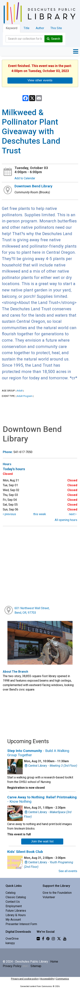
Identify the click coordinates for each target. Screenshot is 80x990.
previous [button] (10, 514)
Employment (14, 906)
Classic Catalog (16, 897)
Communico (62, 978)
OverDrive (12, 938)
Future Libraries (16, 910)
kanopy (10, 943)
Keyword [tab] (11, 28)
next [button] (72, 514)
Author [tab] (40, 28)
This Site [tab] (56, 28)
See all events (68, 871)
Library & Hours (16, 915)
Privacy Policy (12, 966)
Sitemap (36, 966)
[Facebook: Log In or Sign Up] (43, 938)
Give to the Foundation (57, 892)
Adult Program (24, 396)
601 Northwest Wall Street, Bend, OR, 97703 (32, 610)
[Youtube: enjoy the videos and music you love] (64, 938)
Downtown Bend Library (33, 186)
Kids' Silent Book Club (25, 852)
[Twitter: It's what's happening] (59, 938)
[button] (75, 51)
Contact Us (13, 901)
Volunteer (49, 897)
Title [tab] (26, 28)
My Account (13, 919)
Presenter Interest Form (21, 924)
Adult (20, 390)
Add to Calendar (25, 178)
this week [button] (39, 514)
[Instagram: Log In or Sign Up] (53, 938)
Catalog (10, 892)
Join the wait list (42, 841)
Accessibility (47, 978)
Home (54, 961)
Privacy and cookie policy (25, 978)
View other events (40, 80)
